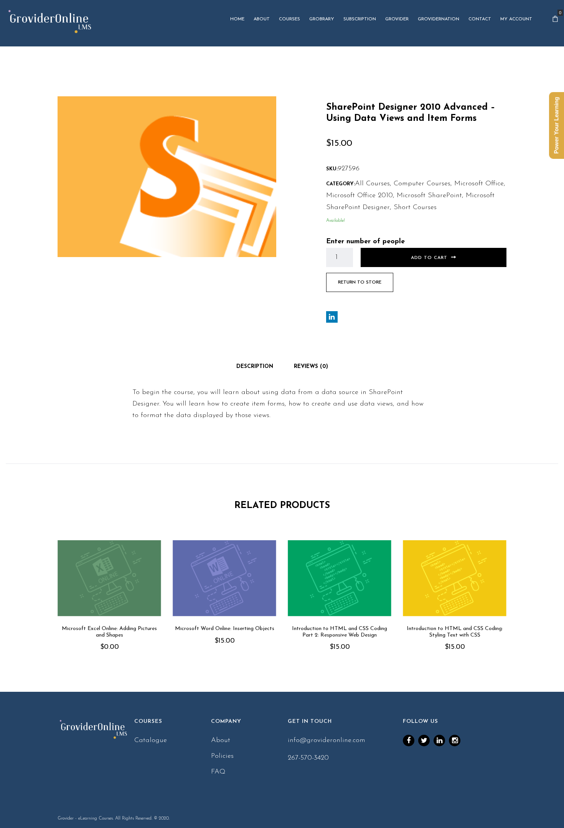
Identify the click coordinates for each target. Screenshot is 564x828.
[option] (109, 606)
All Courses (372, 183)
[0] (555, 19)
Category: (340, 183)
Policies (222, 756)
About (220, 740)
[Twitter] (424, 740)
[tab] (254, 366)
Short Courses (415, 207)
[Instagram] (454, 740)
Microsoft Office (479, 183)
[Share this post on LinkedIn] (332, 317)
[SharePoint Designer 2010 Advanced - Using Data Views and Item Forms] (167, 176)
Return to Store (359, 282)
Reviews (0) (311, 366)
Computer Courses (422, 183)
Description (254, 366)
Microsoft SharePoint (429, 195)
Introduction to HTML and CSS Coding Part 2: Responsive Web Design (339, 632)
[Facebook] (408, 740)
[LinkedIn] (439, 740)
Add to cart (429, 258)
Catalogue (150, 740)
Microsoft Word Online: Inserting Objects (224, 629)
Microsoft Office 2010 (359, 195)
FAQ (218, 772)
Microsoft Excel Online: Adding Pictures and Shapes (109, 632)
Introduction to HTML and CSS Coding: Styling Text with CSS (455, 632)
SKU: (332, 169)
